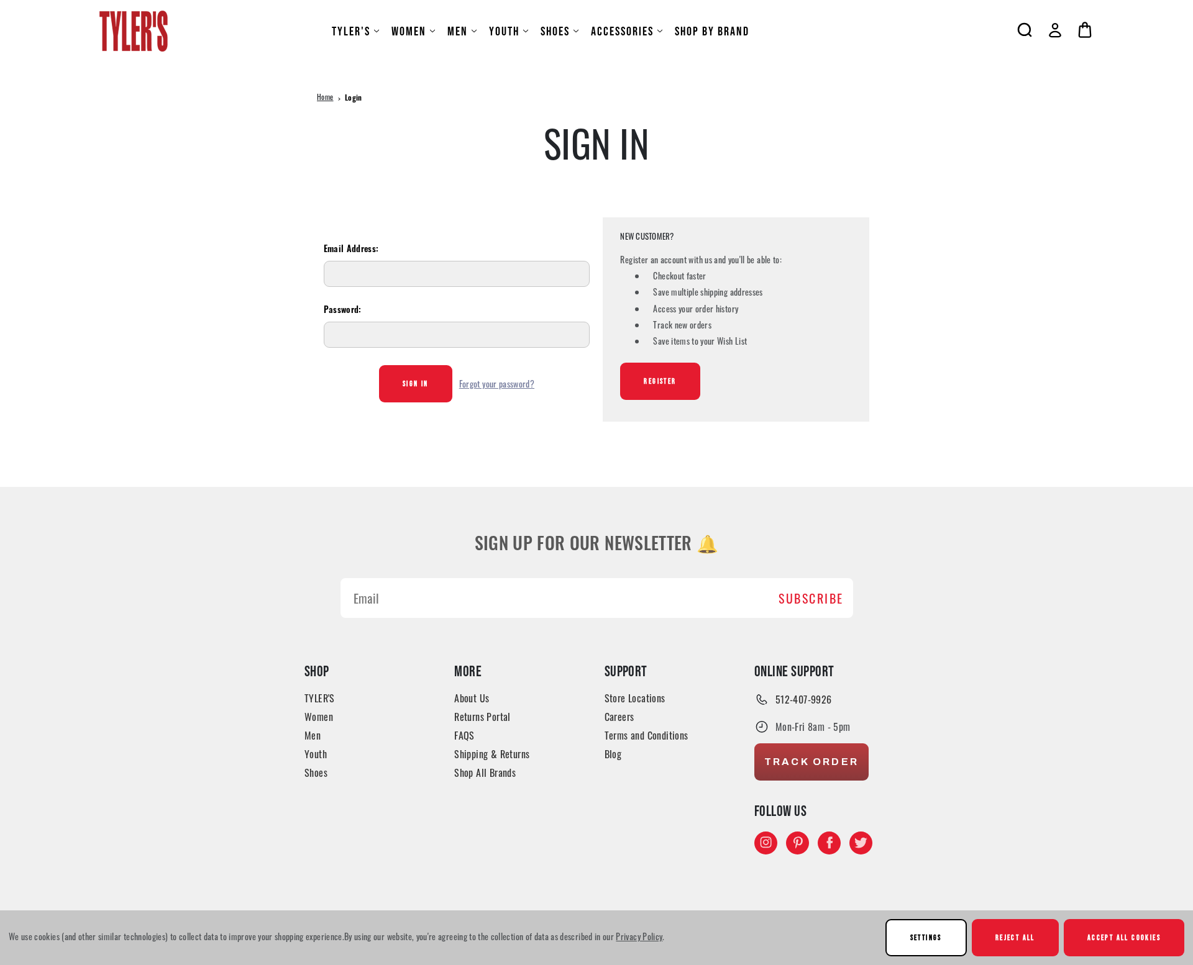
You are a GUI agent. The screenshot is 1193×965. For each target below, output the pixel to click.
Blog (613, 753)
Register (660, 381)
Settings (926, 937)
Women (408, 31)
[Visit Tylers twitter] (860, 842)
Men (457, 31)
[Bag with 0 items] (1084, 29)
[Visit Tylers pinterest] (797, 842)
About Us (471, 698)
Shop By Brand (712, 31)
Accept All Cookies (1124, 937)
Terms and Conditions (646, 735)
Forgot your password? (496, 383)
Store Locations (635, 698)
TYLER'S (351, 31)
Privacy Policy (639, 936)
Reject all (1015, 937)
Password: (343, 310)
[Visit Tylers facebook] (829, 842)
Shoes (555, 31)
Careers (619, 716)
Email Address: (351, 250)
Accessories (622, 31)
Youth (504, 31)
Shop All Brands (485, 772)
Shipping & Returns (491, 753)
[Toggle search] (1024, 29)
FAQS (464, 735)
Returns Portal (482, 716)
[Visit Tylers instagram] (765, 842)
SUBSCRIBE (811, 598)
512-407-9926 (803, 699)
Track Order (811, 761)
